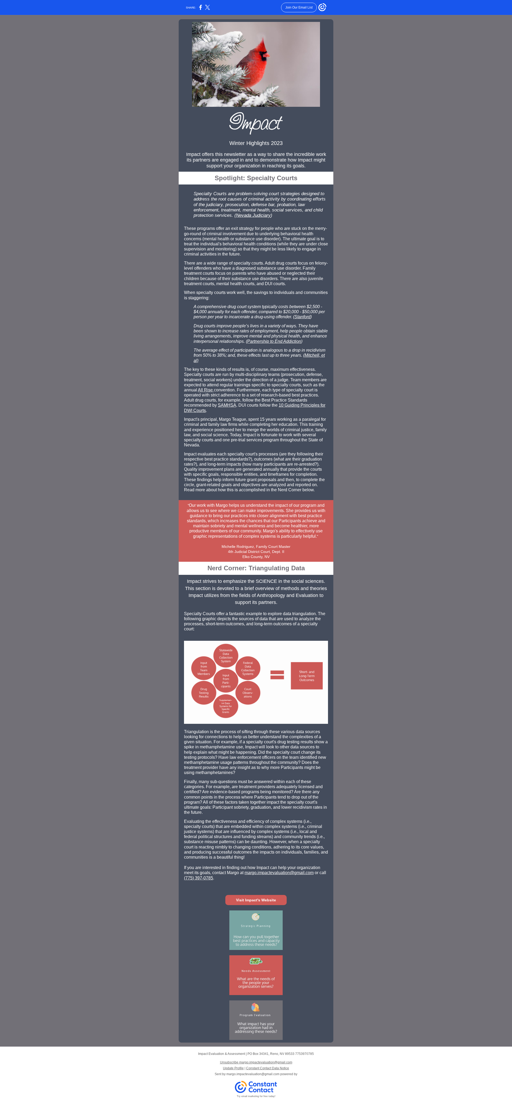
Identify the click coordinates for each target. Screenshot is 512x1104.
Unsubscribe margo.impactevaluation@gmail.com (256, 1062)
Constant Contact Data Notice (267, 1068)
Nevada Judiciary (253, 215)
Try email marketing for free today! (256, 1096)
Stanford (302, 317)
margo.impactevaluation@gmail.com (279, 872)
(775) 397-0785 (198, 878)
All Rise (206, 390)
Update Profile (233, 1068)
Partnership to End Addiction (274, 341)
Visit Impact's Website (256, 900)
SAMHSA (227, 405)
